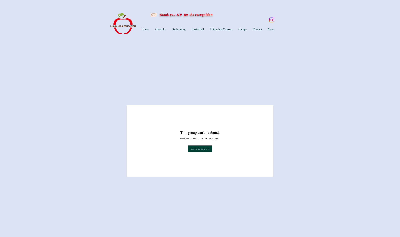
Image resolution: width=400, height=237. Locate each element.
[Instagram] (271, 20)
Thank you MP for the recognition (185, 15)
